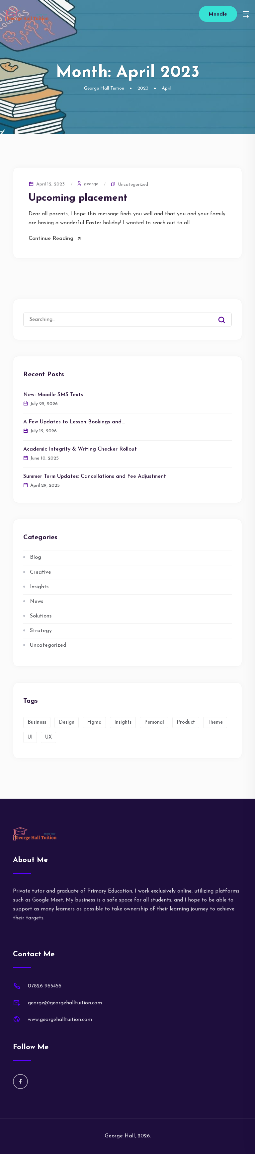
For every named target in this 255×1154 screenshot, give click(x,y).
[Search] (226, 314)
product (186, 722)
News (36, 601)
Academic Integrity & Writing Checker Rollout (80, 449)
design (66, 722)
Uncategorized (133, 184)
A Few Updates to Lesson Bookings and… (74, 422)
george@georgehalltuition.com (65, 1003)
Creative (40, 572)
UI (30, 737)
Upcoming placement (78, 198)
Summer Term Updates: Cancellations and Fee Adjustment (94, 476)
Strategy (41, 630)
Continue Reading (51, 238)
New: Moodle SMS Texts (53, 394)
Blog (35, 557)
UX (48, 737)
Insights (39, 587)
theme (215, 722)
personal (154, 722)
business (37, 722)
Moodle (218, 14)
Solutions (40, 616)
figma (94, 722)
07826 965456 (44, 986)
